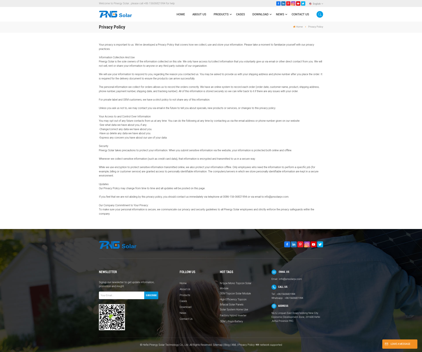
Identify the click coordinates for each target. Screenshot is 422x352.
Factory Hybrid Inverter (233, 315)
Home (181, 14)
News (280, 14)
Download (260, 14)
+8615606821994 (286, 294)
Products (221, 14)
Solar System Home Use (234, 309)
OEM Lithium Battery (231, 321)
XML (234, 344)
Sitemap (218, 344)
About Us (199, 14)
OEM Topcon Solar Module (235, 293)
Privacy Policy (246, 344)
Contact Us (300, 14)
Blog (227, 344)
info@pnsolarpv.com (290, 279)
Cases (240, 14)
